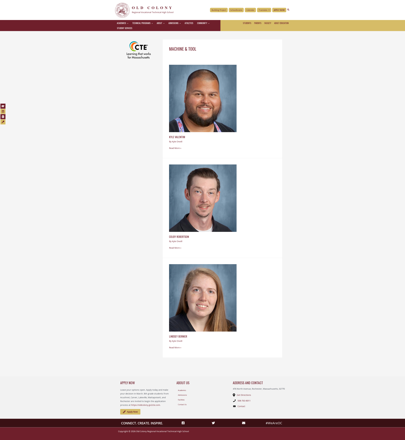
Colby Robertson (179, 237)
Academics (182, 390)
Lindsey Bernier (178, 336)
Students (247, 23)
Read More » (175, 148)
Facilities (181, 400)
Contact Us (182, 404)
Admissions (182, 395)
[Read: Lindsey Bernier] (203, 297)
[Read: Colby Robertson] (203, 197)
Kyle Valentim (177, 137)
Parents (257, 23)
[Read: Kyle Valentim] (203, 98)
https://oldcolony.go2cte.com (145, 405)
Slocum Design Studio (279, 431)
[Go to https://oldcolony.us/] (150, 10)
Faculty (267, 23)
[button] (127, 23)
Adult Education (281, 23)
